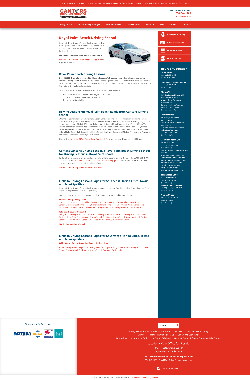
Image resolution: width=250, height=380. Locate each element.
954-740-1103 (183, 13)
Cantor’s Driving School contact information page (95, 160)
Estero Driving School (68, 247)
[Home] (73, 13)
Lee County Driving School (96, 243)
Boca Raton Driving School (114, 217)
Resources (173, 24)
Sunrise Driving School (136, 207)
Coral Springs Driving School (71, 202)
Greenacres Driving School (99, 220)
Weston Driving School (113, 202)
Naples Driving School (133, 247)
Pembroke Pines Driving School (104, 205)
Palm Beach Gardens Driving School (87, 217)
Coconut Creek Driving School (78, 205)
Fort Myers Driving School (112, 247)
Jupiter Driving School (120, 220)
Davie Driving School (117, 207)
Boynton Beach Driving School (123, 214)
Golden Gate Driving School (90, 250)
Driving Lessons (66, 24)
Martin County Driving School (72, 224)
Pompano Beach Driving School (95, 207)
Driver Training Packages (89, 24)
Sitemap (155, 378)
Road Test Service (113, 24)
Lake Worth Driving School (77, 220)
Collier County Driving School (71, 243)
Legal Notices (135, 378)
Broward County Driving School (72, 199)
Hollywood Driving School (128, 205)
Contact (187, 24)
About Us (150, 24)
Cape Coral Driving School (113, 250)
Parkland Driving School (93, 202)
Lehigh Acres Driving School (89, 247)
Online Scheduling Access (182, 16)
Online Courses (133, 24)
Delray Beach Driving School (70, 214)
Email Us (163, 360)
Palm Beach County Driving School (74, 212)
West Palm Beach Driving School (96, 214)
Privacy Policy (146, 378)
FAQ (162, 24)
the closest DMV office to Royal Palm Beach (87, 139)
